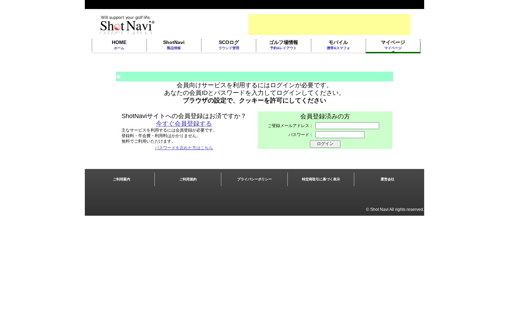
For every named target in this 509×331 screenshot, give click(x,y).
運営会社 (387, 179)
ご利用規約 (188, 179)
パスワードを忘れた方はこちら (184, 147)
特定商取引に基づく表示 (321, 179)
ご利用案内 (121, 179)
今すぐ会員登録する (184, 123)
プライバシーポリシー (254, 179)
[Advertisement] (329, 24)
